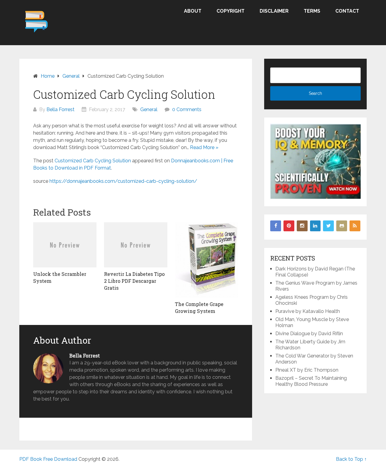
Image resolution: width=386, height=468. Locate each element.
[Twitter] (328, 225)
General (148, 109)
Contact (347, 11)
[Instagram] (302, 225)
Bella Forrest (60, 109)
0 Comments (186, 109)
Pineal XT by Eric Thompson (306, 370)
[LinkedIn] (315, 225)
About (192, 11)
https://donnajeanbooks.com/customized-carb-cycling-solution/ (123, 181)
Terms (312, 11)
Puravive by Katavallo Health (307, 311)
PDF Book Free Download (48, 459)
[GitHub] (341, 225)
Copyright (231, 11)
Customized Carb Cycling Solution (93, 161)
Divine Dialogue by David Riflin (309, 333)
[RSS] (355, 225)
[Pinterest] (288, 225)
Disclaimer (274, 11)
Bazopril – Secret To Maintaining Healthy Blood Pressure (311, 381)
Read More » (204, 147)
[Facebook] (275, 225)
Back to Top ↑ (351, 459)
